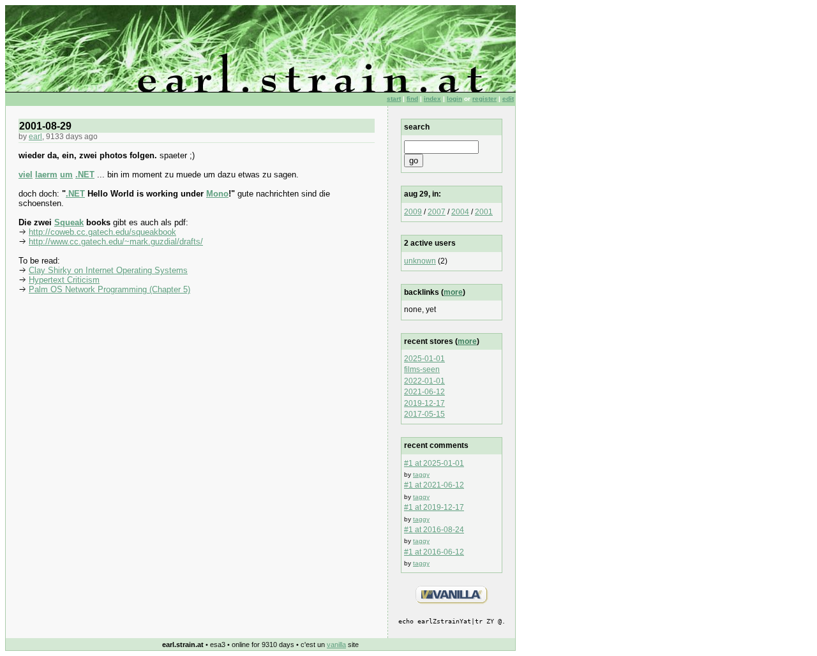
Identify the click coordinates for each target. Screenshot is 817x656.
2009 (413, 212)
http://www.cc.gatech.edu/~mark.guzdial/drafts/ (116, 241)
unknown (420, 261)
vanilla (336, 644)
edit (508, 98)
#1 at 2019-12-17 (434, 507)
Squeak (69, 222)
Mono (217, 193)
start (394, 98)
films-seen (422, 369)
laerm (46, 174)
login (454, 98)
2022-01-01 (424, 381)
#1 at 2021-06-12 (434, 485)
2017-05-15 (424, 414)
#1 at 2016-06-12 (434, 552)
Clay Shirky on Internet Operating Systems (108, 270)
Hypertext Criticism (64, 280)
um (66, 174)
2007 (437, 212)
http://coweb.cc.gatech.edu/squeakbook (102, 232)
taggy (421, 474)
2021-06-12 (424, 392)
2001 (484, 212)
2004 (460, 212)
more (453, 292)
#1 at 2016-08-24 (434, 529)
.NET (84, 174)
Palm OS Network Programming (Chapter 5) (109, 289)
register (484, 98)
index (432, 98)
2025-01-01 (424, 358)
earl (35, 136)
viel (26, 174)
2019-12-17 (424, 403)
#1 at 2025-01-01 (434, 463)
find (412, 98)
